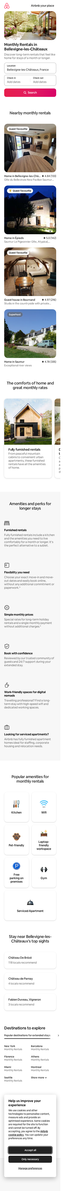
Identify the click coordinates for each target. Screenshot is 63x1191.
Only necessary (30, 1159)
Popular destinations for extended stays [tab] (27, 1035)
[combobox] (30, 70)
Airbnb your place (42, 6)
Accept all (30, 1150)
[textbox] (17, 82)
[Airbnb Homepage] (6, 5)
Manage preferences (30, 1168)
